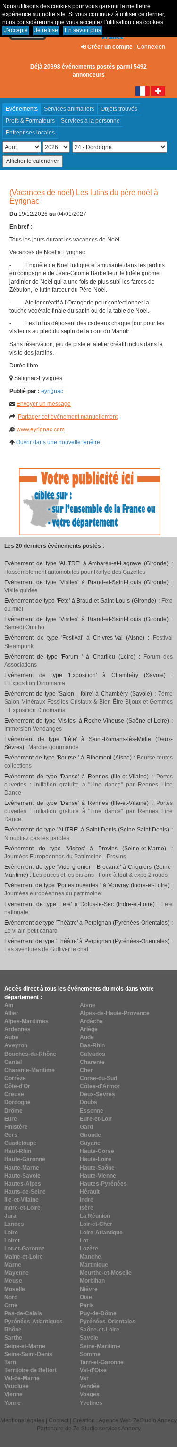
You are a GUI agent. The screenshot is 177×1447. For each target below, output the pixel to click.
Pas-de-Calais (23, 1313)
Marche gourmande (53, 747)
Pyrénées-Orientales (107, 1321)
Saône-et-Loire (99, 1329)
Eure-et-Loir (96, 1119)
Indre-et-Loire (22, 1208)
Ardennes (17, 1029)
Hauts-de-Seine (25, 1191)
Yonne (12, 1403)
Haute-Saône (97, 1167)
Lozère (89, 1248)
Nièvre (89, 1289)
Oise (86, 1297)
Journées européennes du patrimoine (52, 893)
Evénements (22, 109)
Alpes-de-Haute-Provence (115, 1013)
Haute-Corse (97, 1151)
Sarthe (13, 1337)
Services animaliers (69, 109)
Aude (87, 1037)
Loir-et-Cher (96, 1224)
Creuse (14, 1094)
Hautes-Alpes (22, 1183)
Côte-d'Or (17, 1086)
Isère (86, 1208)
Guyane (90, 1143)
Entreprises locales (30, 132)
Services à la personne (90, 120)
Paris (87, 1305)
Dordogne (17, 1102)
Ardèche (91, 1021)
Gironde (90, 1135)
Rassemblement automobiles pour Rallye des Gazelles (74, 572)
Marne (12, 1264)
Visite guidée (21, 590)
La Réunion (95, 1216)
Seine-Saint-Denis (28, 1354)
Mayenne (16, 1272)
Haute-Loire (95, 1159)
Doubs (88, 1102)
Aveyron (15, 1045)
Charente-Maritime (29, 1070)
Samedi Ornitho (24, 627)
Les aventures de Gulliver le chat (46, 949)
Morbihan (92, 1280)
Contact (58, 1420)
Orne (10, 1305)
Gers (10, 1135)
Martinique (94, 1264)
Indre (86, 1200)
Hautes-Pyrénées (103, 1183)
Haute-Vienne (98, 1175)
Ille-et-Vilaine (21, 1200)
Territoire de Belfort (30, 1370)
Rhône (13, 1329)
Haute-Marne (21, 1167)
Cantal (13, 1062)
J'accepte (16, 30)
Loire (11, 1232)
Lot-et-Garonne (24, 1248)
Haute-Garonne (24, 1159)
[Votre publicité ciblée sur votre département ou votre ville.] (89, 501)
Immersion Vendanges (33, 728)
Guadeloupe (20, 1143)
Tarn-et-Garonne (102, 1362)
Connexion (151, 47)
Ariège (89, 1029)
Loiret (12, 1240)
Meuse (13, 1280)
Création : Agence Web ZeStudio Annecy (125, 1420)
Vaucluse (16, 1386)
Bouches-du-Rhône (30, 1054)
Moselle (14, 1289)
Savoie (89, 1337)
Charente (92, 1062)
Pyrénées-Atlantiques (33, 1321)
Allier (11, 1013)
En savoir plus (83, 30)
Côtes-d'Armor (100, 1086)
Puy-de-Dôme (98, 1313)
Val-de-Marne (22, 1378)
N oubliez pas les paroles (36, 838)
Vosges (90, 1394)
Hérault (90, 1191)
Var (84, 1378)
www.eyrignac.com (41, 429)
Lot (84, 1240)
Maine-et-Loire (23, 1256)
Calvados (92, 1054)
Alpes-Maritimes (26, 1021)
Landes (14, 1224)
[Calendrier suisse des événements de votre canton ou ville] (158, 90)
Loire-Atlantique (101, 1232)
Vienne (13, 1394)
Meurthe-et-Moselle (106, 1272)
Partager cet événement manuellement (68, 416)
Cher (86, 1070)
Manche (90, 1256)
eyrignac (52, 391)
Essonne (91, 1111)
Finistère (16, 1127)
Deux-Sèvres (97, 1094)
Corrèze (15, 1078)
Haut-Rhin (17, 1151)
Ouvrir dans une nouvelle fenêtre (58, 442)
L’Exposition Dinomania (34, 683)
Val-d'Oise (93, 1370)
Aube (11, 1037)
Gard (86, 1127)
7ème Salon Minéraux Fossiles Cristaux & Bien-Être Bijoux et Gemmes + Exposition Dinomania (88, 701)
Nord (10, 1297)
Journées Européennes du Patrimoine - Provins (65, 856)
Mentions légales (22, 1420)
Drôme (13, 1111)
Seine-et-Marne (24, 1346)
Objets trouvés (119, 109)
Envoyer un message (44, 404)
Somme (90, 1354)
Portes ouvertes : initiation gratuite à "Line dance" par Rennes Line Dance (88, 784)
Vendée (90, 1386)
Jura (10, 1216)
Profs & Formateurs (30, 120)
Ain (8, 1005)
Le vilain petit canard (31, 931)
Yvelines (91, 1403)
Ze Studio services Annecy (107, 1428)
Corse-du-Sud (98, 1078)
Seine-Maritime (100, 1346)
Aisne (87, 1005)
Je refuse (46, 30)
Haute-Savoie (22, 1175)
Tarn (10, 1362)
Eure (10, 1119)
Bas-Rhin (92, 1045)
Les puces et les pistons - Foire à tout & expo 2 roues (100, 875)
